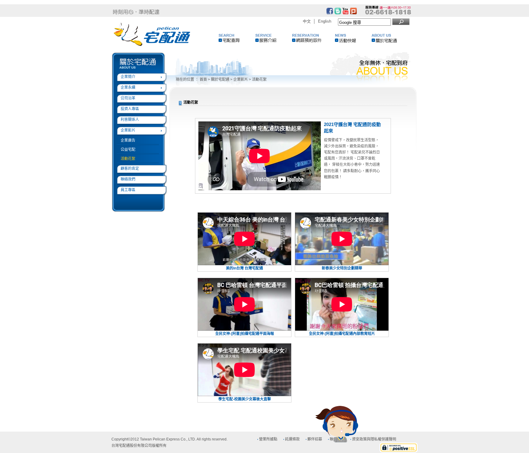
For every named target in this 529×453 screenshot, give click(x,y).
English (324, 21)
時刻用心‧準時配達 (136, 12)
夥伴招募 (314, 439)
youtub (345, 11)
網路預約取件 (310, 38)
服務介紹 (273, 38)
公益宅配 (128, 149)
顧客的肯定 (130, 168)
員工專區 (128, 190)
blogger (337, 11)
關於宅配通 (390, 38)
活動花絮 (128, 159)
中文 (307, 21)
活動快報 (353, 38)
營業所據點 (268, 439)
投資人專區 (130, 109)
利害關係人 (130, 119)
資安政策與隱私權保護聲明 (374, 439)
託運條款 (292, 439)
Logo (152, 34)
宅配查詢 (237, 38)
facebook (329, 11)
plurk (353, 11)
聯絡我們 (128, 179)
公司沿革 (128, 98)
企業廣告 (128, 140)
